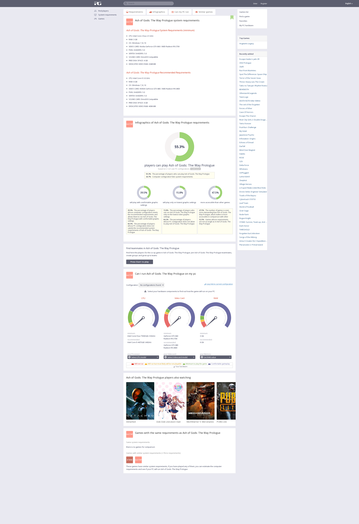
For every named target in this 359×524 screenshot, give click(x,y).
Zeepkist (243, 180)
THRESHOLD (244, 229)
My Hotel (243, 131)
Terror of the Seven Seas (250, 78)
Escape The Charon (247, 116)
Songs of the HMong (248, 237)
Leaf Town (243, 203)
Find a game (244, 16)
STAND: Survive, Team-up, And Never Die (254, 222)
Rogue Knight (245, 218)
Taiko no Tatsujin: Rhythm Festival (253, 85)
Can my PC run (181, 12)
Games (101, 18)
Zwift (241, 66)
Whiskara (243, 169)
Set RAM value (210, 357)
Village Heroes (245, 184)
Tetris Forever (245, 123)
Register (264, 3)
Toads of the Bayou (247, 195)
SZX (241, 161)
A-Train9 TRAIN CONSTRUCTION (252, 188)
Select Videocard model (177, 357)
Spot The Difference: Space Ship (253, 74)
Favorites (243, 21)
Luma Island (244, 176)
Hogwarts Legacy (246, 43)
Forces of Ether (245, 108)
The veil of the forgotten (249, 104)
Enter (255, 3)
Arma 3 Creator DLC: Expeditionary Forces (254, 241)
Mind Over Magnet (247, 150)
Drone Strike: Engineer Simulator (253, 191)
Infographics (158, 12)
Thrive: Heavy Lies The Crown (251, 82)
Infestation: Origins (247, 138)
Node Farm (244, 214)
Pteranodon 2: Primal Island (251, 244)
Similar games (206, 12)
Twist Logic (243, 97)
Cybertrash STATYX (247, 199)
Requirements (136, 12)
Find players (103, 11)
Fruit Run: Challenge (247, 127)
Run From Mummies (247, 70)
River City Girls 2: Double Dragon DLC (254, 119)
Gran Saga (243, 210)
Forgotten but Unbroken (249, 233)
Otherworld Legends (248, 93)
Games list (243, 12)
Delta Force (244, 165)
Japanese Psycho (246, 135)
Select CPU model (138, 357)
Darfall (242, 146)
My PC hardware (246, 25)
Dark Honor (244, 226)
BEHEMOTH (244, 89)
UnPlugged (244, 172)
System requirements (107, 14)
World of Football (246, 207)
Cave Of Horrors (246, 112)
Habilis (242, 154)
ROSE (241, 157)
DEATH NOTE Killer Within (249, 100)
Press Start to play (139, 261)
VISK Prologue (245, 63)
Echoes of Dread (246, 142)
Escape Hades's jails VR (249, 59)
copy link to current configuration (219, 284)
